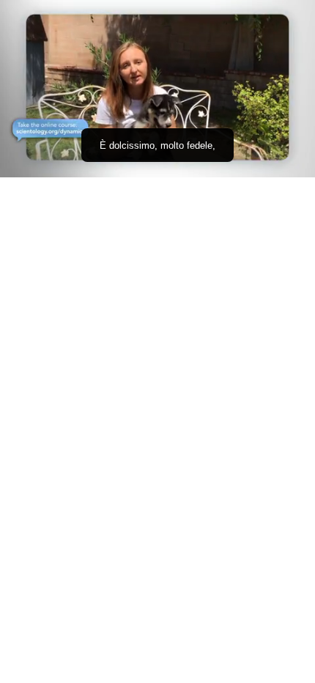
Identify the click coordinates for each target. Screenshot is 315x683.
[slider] (157, 145)
